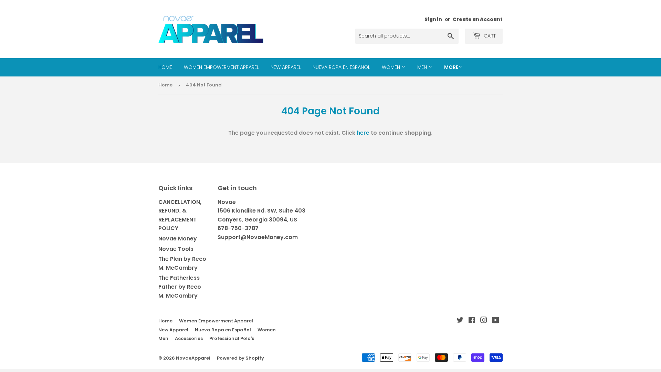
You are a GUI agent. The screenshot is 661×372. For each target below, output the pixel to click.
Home (165, 67)
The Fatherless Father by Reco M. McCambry (179, 286)
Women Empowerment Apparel (221, 67)
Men (422, 67)
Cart (489, 35)
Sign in (433, 19)
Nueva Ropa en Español (341, 67)
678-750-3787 (238, 228)
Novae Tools (175, 249)
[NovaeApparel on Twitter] (460, 321)
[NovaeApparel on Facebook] (471, 321)
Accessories (189, 338)
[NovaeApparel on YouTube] (495, 321)
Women (391, 67)
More (451, 67)
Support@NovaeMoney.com (258, 237)
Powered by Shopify (240, 358)
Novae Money (177, 238)
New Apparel (286, 67)
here (363, 133)
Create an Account (478, 19)
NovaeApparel (193, 358)
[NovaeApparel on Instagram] (483, 321)
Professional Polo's (231, 338)
